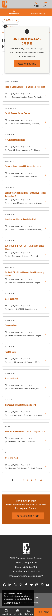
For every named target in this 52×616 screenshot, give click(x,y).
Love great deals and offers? (27, 41)
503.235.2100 (37, 4)
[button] (28, 515)
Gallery (6, 614)
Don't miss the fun (26, 501)
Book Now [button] (43, 611)
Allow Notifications (27, 64)
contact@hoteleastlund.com (25, 571)
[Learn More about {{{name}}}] (44, 96)
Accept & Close (12, 603)
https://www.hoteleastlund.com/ (26, 576)
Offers (17, 614)
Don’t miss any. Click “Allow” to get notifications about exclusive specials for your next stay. (27, 52)
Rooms (28, 614)
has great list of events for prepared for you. (26, 506)
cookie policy (25, 599)
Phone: (19, 567)
